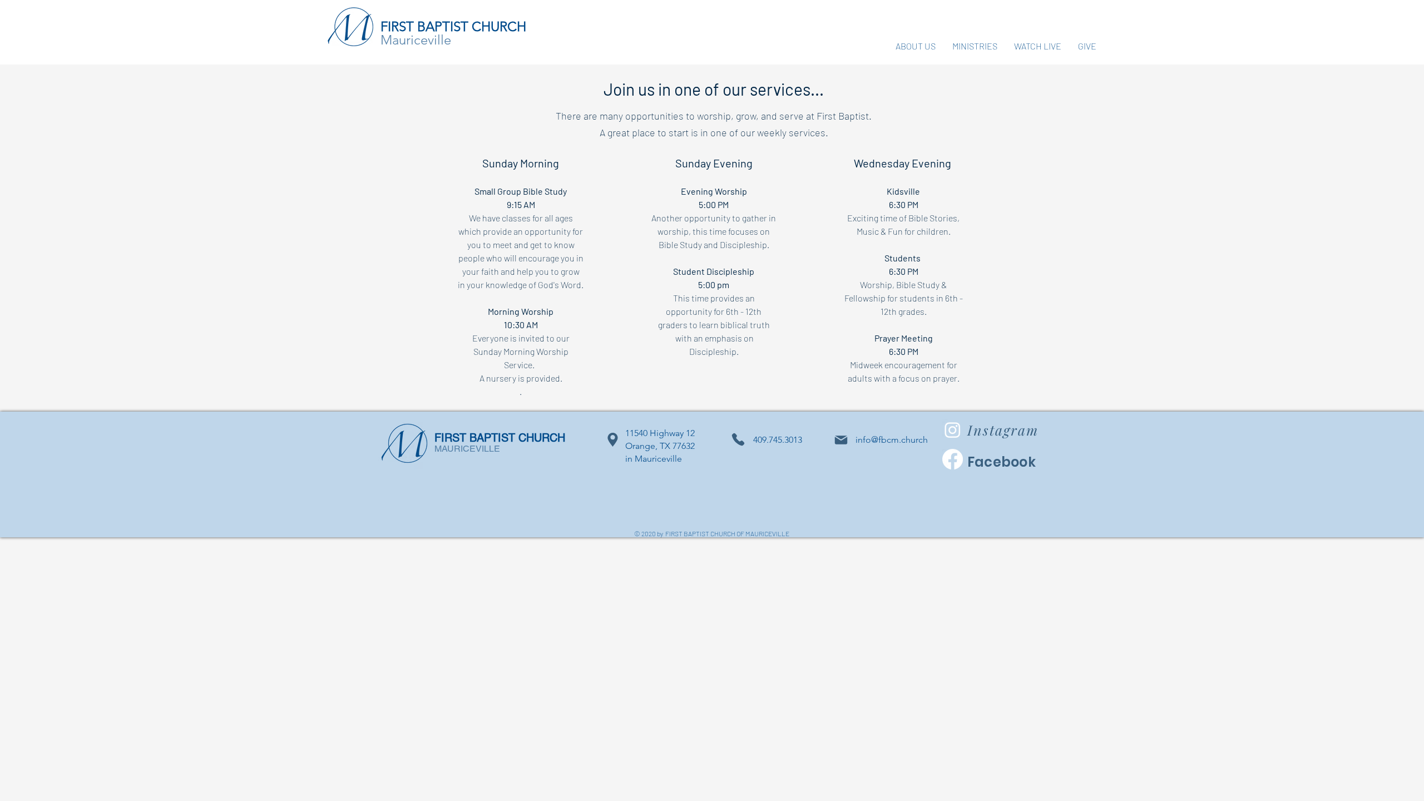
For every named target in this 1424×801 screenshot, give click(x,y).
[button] (915, 46)
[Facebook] (952, 459)
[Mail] (840, 440)
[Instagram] (952, 429)
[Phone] (737, 439)
